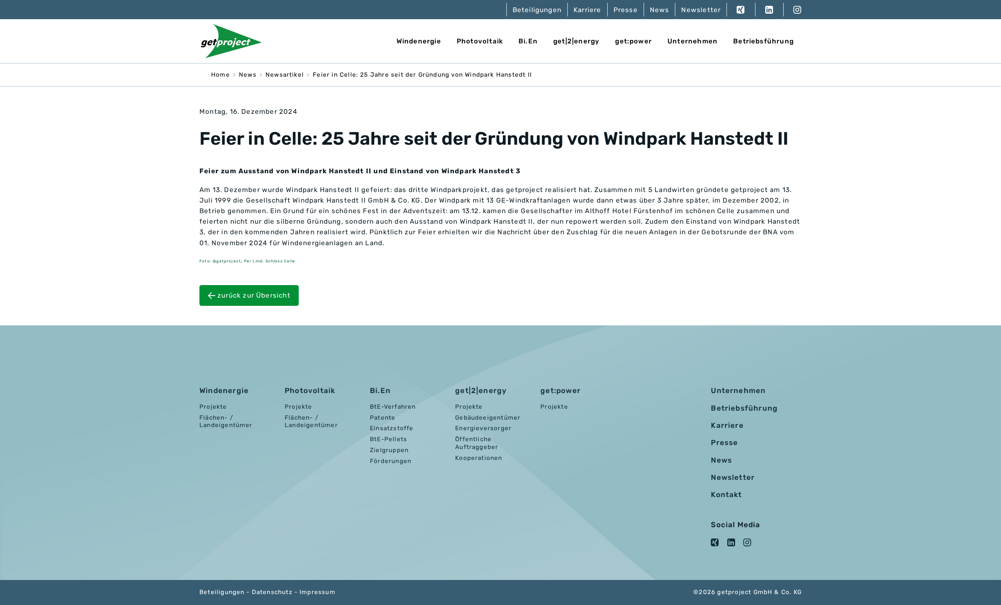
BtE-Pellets (388, 439)
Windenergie (418, 41)
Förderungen (390, 461)
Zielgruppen (389, 450)
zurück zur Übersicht (254, 295)
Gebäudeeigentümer (487, 417)
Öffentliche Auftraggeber (476, 443)
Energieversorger (483, 428)
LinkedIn (769, 9)
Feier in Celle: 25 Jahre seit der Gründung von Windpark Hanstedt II (422, 74)
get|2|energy (576, 41)
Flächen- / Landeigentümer (226, 421)
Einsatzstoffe (391, 428)
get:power (633, 41)
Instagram (792, 9)
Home (220, 74)
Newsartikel (284, 74)
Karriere (587, 10)
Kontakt (726, 494)
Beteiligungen (537, 10)
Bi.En (528, 41)
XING (741, 9)
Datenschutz (272, 592)
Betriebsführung (763, 41)
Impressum (317, 592)
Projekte (213, 406)
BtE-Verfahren (393, 406)
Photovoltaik (480, 41)
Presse (626, 10)
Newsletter (701, 10)
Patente (382, 417)
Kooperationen (478, 457)
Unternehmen (692, 41)
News (659, 10)
